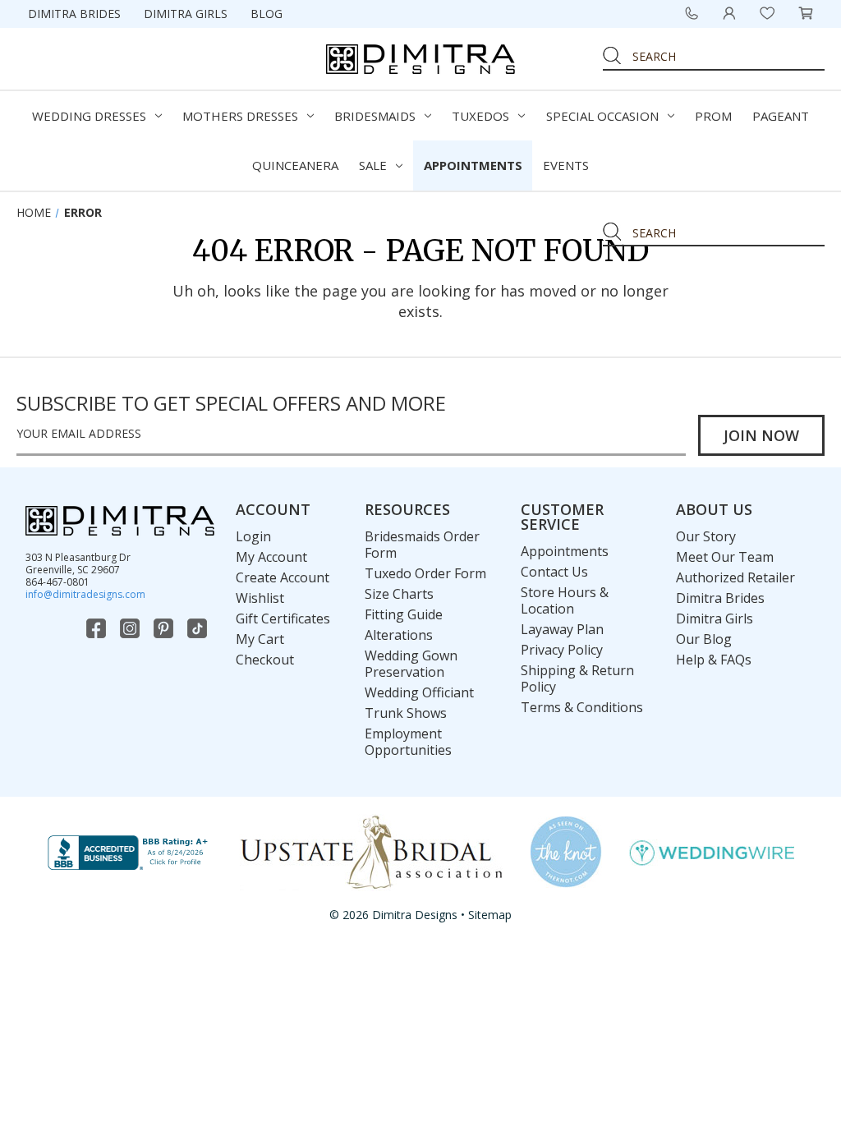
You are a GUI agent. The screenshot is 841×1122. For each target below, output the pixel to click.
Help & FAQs (713, 660)
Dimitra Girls (185, 13)
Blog (266, 13)
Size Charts (399, 594)
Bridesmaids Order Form (422, 544)
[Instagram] (131, 628)
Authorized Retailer (735, 577)
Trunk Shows (406, 713)
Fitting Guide (404, 614)
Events (566, 165)
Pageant (780, 116)
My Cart (260, 639)
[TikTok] (198, 628)
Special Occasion (602, 116)
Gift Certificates (283, 618)
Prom (713, 116)
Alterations (399, 635)
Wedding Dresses (89, 116)
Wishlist (260, 598)
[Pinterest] (165, 628)
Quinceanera (295, 165)
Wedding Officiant (419, 692)
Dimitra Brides (74, 13)
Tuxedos (480, 116)
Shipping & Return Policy (577, 678)
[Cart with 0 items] (806, 13)
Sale (373, 165)
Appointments (473, 165)
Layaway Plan (562, 629)
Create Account (282, 577)
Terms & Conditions (582, 707)
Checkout (265, 660)
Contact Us (554, 572)
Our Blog (704, 639)
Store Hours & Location (565, 600)
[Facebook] (97, 628)
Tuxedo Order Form (425, 573)
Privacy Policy (562, 650)
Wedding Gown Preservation (411, 663)
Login (253, 536)
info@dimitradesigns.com (85, 594)
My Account (271, 557)
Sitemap (490, 914)
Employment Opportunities (408, 741)
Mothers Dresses (240, 116)
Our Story (706, 536)
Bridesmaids (375, 116)
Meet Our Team (725, 557)
